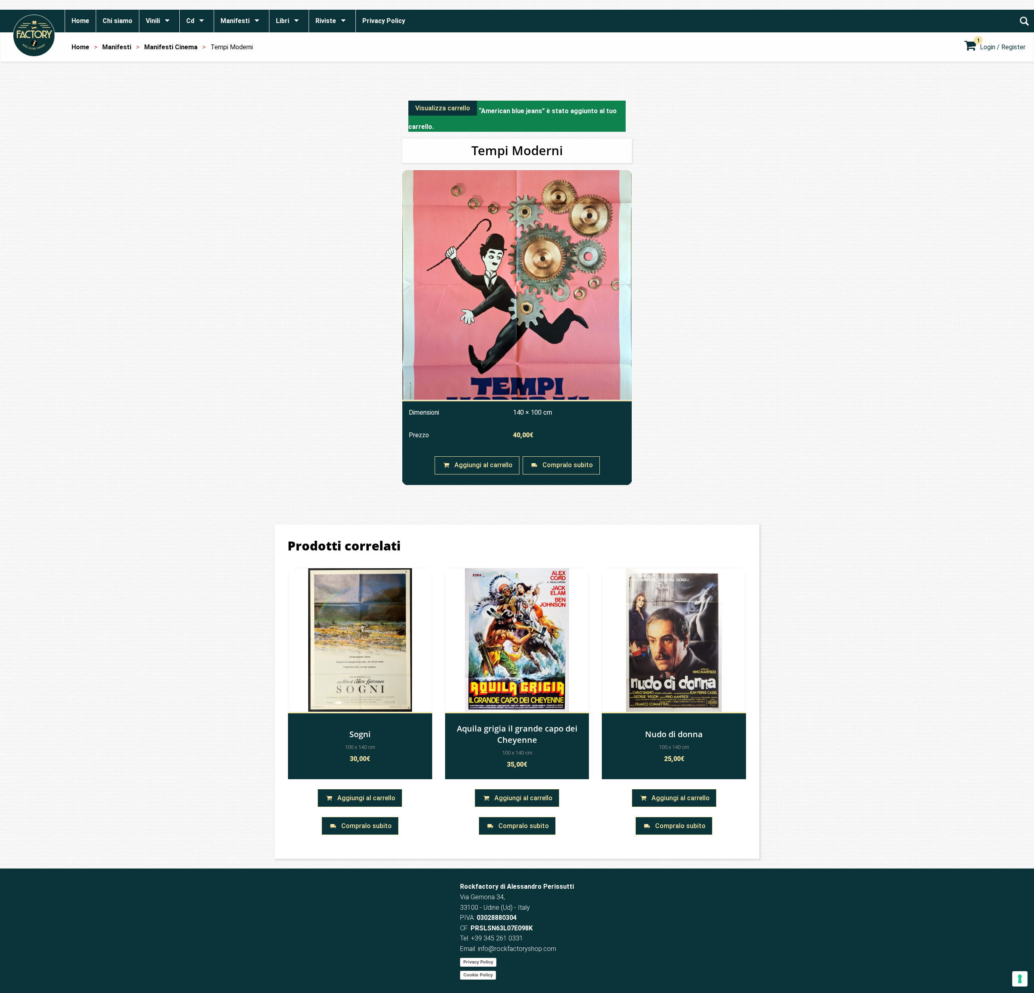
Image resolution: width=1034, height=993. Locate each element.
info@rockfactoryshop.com (517, 949)
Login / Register (1003, 47)
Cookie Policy (478, 975)
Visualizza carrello (442, 108)
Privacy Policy (478, 962)
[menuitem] (80, 21)
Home (80, 47)
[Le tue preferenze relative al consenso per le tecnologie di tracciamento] (1020, 979)
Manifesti (116, 47)
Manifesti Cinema (171, 47)
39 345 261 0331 (499, 938)
